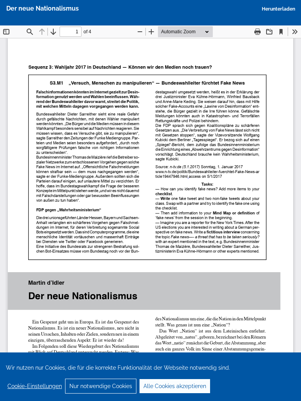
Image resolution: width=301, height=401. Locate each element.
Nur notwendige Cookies (100, 386)
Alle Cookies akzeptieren (174, 386)
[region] (150, 376)
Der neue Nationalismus (42, 8)
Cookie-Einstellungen (34, 386)
